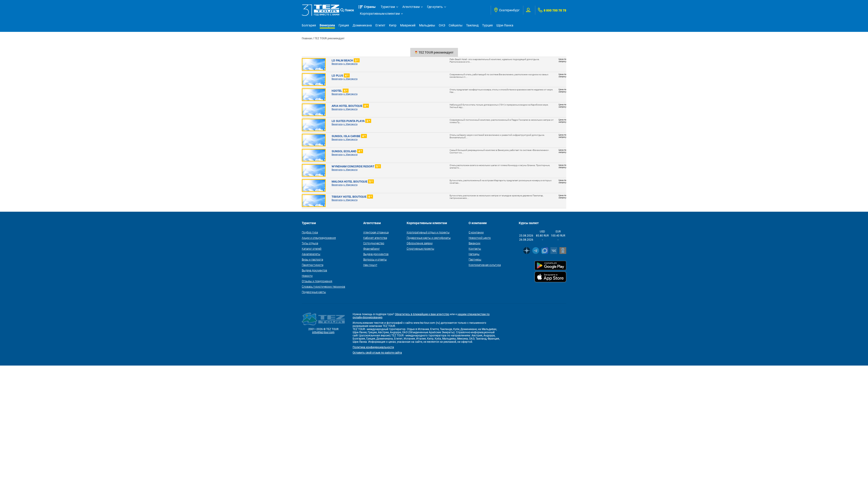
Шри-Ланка (504, 25)
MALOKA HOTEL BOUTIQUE (352, 181)
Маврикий (407, 25)
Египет (380, 25)
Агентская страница (376, 232)
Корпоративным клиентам (380, 13)
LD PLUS (340, 75)
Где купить (435, 7)
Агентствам (411, 7)
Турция (487, 25)
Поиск (349, 10)
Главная (307, 38)
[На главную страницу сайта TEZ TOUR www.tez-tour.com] (320, 10)
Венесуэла (327, 25)
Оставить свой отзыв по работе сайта (377, 352)
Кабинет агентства (375, 237)
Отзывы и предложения (317, 281)
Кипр (392, 25)
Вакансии (474, 243)
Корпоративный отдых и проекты (428, 232)
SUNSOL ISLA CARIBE (349, 136)
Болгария (309, 25)
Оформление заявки (420, 243)
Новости (307, 275)
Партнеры (475, 259)
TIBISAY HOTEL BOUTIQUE (352, 197)
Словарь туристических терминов (323, 286)
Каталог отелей (311, 248)
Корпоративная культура (485, 265)
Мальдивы (427, 25)
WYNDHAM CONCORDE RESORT (356, 166)
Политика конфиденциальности (373, 347)
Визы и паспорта (312, 259)
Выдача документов (314, 270)
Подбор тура (310, 232)
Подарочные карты (314, 292)
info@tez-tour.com (323, 332)
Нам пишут (370, 265)
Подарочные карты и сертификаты (429, 237)
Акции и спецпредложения (319, 237)
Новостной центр (480, 237)
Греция (344, 25)
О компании (476, 232)
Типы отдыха (310, 243)
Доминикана (362, 25)
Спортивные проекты (420, 248)
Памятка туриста (312, 265)
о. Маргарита (350, 63)
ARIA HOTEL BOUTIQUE (350, 106)
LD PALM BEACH (345, 60)
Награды (474, 254)
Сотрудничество (373, 243)
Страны (370, 7)
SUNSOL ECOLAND (347, 151)
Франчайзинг (371, 248)
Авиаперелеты (311, 254)
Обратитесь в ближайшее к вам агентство (422, 314)
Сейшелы (455, 25)
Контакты (475, 248)
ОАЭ (442, 25)
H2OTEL (339, 91)
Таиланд (472, 25)
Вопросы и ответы (375, 259)
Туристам (388, 7)
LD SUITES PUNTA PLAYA (351, 121)
